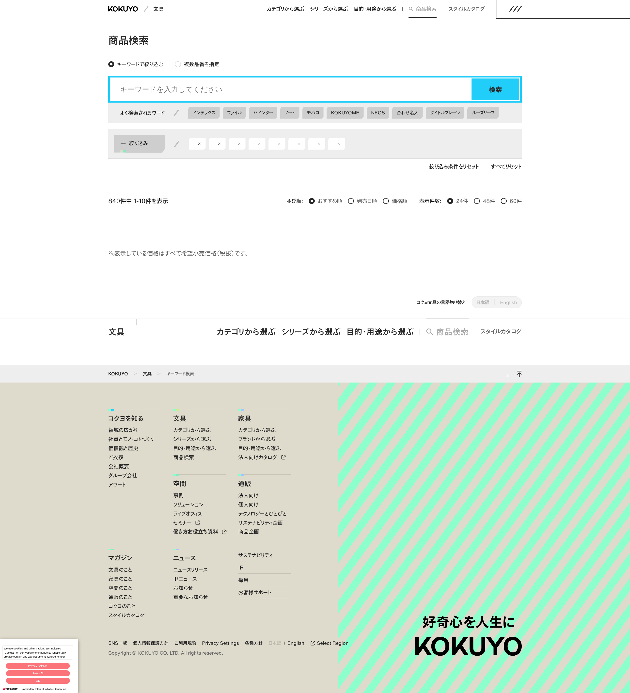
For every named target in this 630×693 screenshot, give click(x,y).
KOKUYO (118, 373)
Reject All (37, 673)
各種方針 (254, 643)
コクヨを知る (125, 418)
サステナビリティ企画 (260, 523)
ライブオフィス (187, 513)
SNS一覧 (117, 643)
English (508, 302)
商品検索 (426, 9)
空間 (179, 483)
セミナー (183, 523)
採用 (243, 580)
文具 (158, 9)
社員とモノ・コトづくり (131, 439)
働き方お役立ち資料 (196, 531)
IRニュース (185, 579)
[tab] (135, 64)
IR (241, 567)
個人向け (248, 504)
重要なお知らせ (190, 597)
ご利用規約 (185, 643)
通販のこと (120, 597)
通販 (244, 483)
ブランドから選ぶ (256, 439)
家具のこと (120, 579)
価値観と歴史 (123, 448)
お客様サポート (254, 592)
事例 (178, 495)
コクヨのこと (121, 606)
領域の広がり (123, 430)
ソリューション (188, 504)
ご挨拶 (115, 457)
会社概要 (118, 466)
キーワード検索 (180, 373)
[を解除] (199, 143)
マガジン (120, 558)
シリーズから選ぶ (329, 9)
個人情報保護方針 (150, 643)
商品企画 (248, 531)
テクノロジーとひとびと (262, 513)
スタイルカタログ (466, 9)
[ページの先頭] (519, 374)
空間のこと (120, 588)
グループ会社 (122, 475)
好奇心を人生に (468, 622)
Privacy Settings (37, 665)
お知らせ (183, 588)
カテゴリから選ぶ (285, 9)
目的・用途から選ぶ (375, 9)
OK (38, 680)
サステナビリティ (255, 555)
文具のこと (120, 570)
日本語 (482, 302)
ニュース (184, 558)
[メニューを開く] (515, 9)
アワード (117, 484)
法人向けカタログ (258, 457)
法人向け (248, 495)
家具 (244, 418)
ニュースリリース (190, 570)
